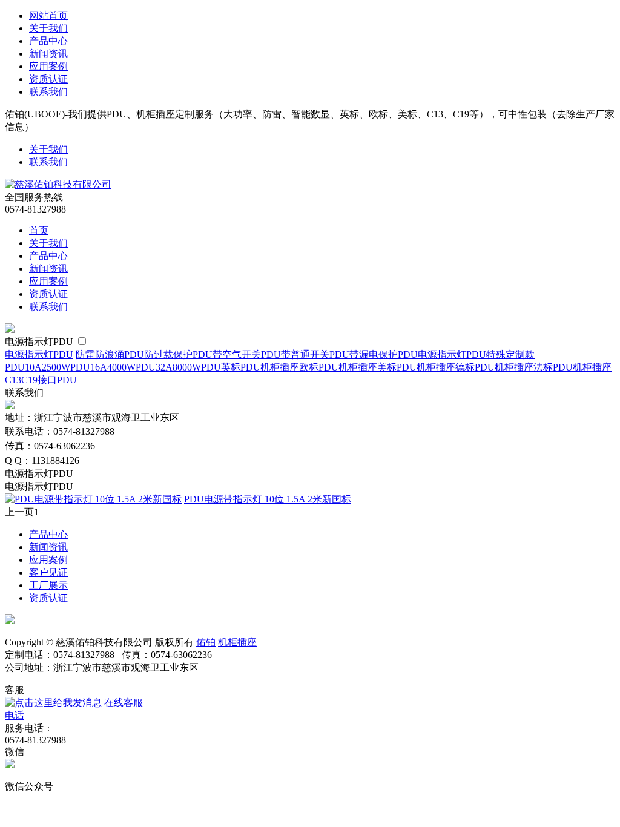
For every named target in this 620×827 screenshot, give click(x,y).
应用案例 (48, 66)
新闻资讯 (48, 53)
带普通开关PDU (315, 354)
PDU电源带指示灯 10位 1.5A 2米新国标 (267, 499)
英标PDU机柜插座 (260, 367)
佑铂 (206, 642)
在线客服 (122, 702)
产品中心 (48, 41)
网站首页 (48, 15)
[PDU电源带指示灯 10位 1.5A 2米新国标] (93, 499)
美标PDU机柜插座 (416, 367)
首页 (38, 230)
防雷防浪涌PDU (110, 354)
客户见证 (48, 572)
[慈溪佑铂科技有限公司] (58, 184)
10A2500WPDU (57, 367)
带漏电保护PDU (383, 354)
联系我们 (48, 92)
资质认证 (48, 79)
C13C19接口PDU (41, 380)
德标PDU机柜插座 (494, 367)
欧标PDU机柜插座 (338, 367)
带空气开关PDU (247, 354)
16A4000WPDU (123, 367)
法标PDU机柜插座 (572, 367)
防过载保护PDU (178, 354)
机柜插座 (237, 642)
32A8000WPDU (188, 367)
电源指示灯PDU (40, 342)
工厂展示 (48, 585)
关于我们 (48, 28)
